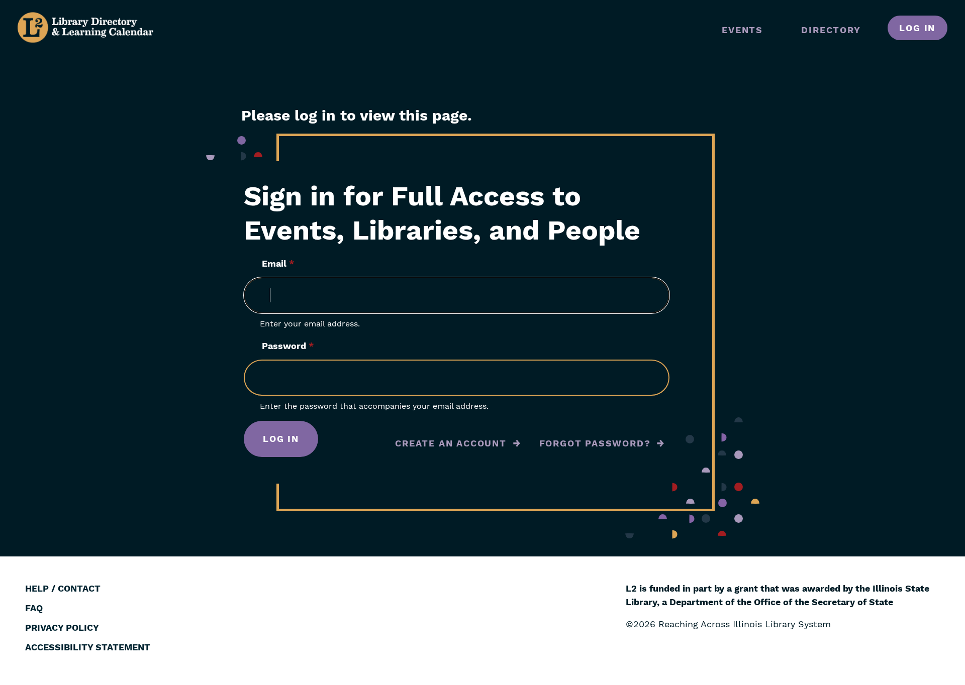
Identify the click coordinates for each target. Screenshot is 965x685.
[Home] (85, 27)
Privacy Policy (62, 627)
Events (742, 30)
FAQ (34, 608)
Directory (830, 30)
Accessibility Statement (87, 647)
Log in (917, 28)
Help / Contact (63, 588)
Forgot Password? (595, 443)
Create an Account (451, 443)
